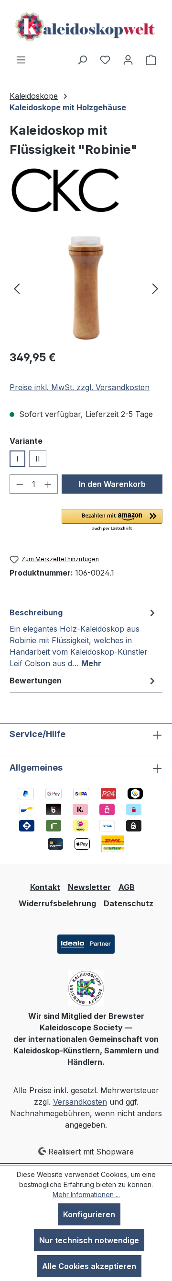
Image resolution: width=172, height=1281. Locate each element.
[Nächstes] (155, 287)
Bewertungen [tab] (36, 680)
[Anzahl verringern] (20, 484)
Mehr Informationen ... (86, 1194)
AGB (126, 887)
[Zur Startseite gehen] (86, 27)
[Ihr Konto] (128, 59)
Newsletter (89, 887)
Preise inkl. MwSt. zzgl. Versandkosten (80, 387)
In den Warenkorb (112, 484)
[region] (86, 288)
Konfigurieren (89, 1214)
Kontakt (45, 887)
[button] (112, 520)
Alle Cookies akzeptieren (89, 1266)
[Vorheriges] (17, 287)
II (37, 458)
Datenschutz (128, 903)
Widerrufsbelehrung (57, 903)
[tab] (84, 637)
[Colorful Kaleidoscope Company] (86, 191)
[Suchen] (82, 59)
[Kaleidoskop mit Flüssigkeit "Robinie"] (86, 288)
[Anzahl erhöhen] (48, 484)
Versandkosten (80, 1102)
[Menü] (21, 59)
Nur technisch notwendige (89, 1240)
